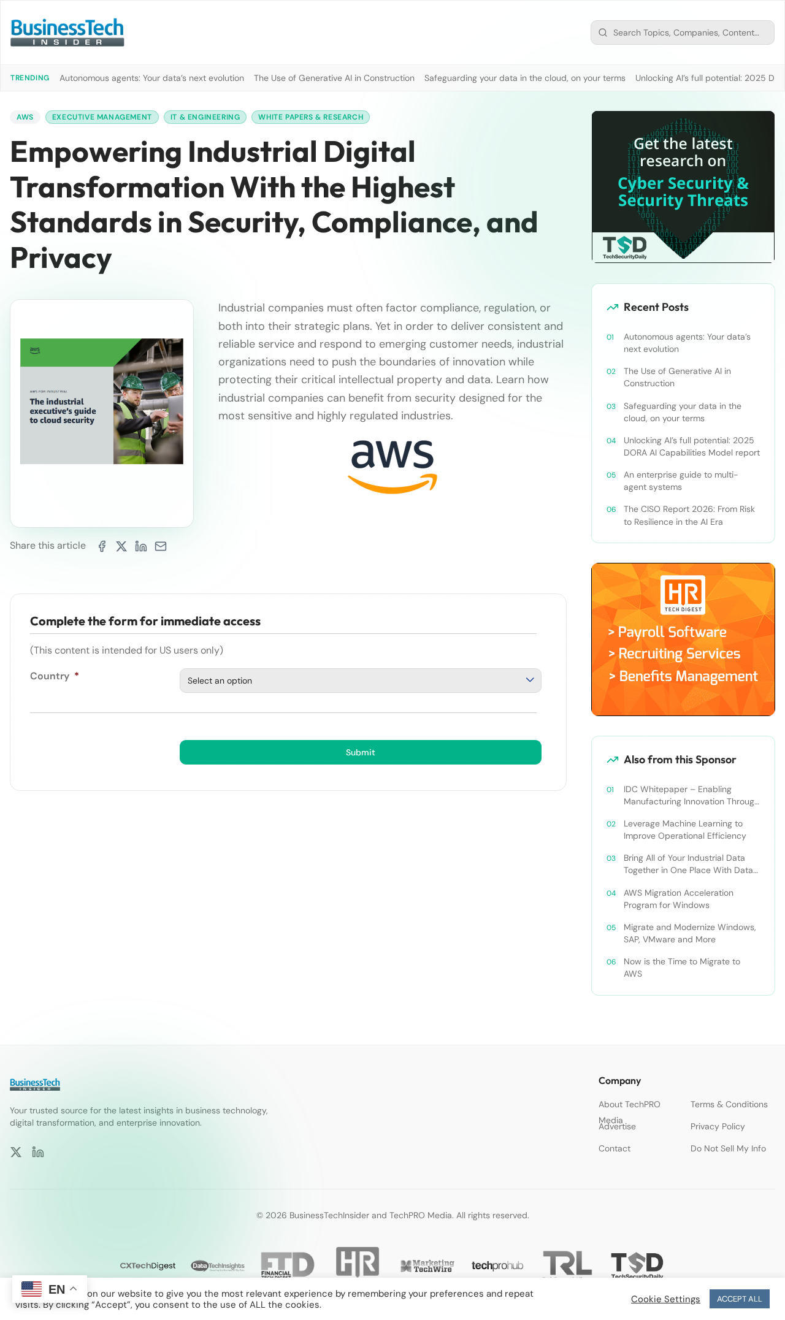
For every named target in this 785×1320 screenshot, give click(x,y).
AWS (25, 117)
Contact (614, 1148)
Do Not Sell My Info (728, 1148)
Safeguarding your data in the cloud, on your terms (525, 77)
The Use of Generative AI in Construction (334, 77)
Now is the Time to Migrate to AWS (682, 967)
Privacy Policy (718, 1126)
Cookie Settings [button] (665, 1299)
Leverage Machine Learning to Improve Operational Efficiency (685, 829)
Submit (360, 752)
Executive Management (102, 117)
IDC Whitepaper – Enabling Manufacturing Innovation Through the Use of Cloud (691, 795)
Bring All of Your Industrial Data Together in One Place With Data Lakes (688, 864)
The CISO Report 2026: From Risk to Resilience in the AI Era (689, 515)
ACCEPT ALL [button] (739, 1299)
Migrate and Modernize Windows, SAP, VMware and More (690, 933)
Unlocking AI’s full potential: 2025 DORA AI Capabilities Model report (692, 446)
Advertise (617, 1126)
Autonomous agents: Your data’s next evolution (151, 77)
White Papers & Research (310, 117)
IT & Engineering (205, 117)
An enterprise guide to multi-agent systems (681, 480)
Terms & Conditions (729, 1104)
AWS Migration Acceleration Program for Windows (678, 898)
